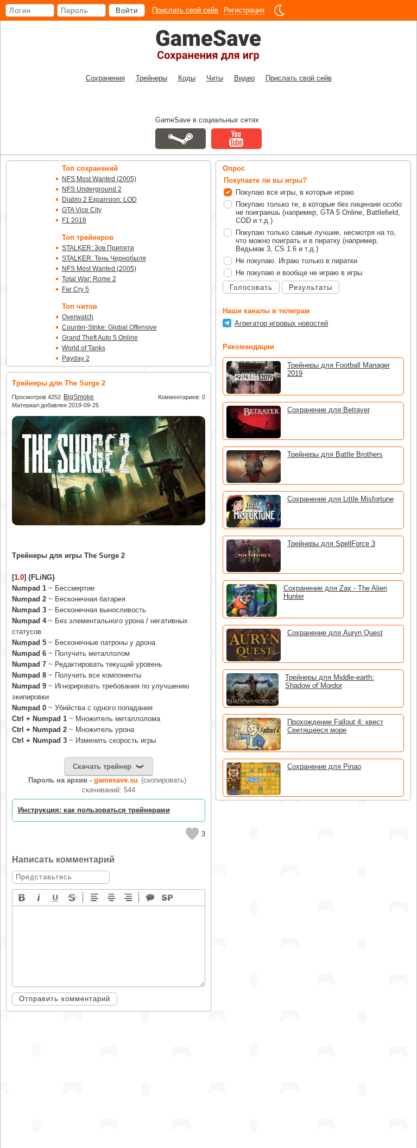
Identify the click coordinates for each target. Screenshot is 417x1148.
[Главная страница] (208, 45)
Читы (214, 78)
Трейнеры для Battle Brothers (335, 454)
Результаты (310, 287)
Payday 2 (76, 358)
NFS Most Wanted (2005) (99, 179)
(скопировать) (163, 780)
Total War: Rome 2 (89, 279)
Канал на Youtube (236, 138)
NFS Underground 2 (92, 189)
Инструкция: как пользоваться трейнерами (94, 810)
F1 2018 (74, 220)
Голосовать (251, 287)
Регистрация (244, 10)
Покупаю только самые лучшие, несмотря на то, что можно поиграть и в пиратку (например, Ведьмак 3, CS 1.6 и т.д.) (316, 240)
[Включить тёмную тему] (279, 10)
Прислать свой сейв (185, 10)
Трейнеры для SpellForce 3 (331, 543)
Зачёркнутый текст (73, 897)
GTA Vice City (82, 210)
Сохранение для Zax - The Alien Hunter (335, 592)
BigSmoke (79, 397)
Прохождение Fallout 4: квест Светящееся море (335, 726)
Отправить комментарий (64, 999)
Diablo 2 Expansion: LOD (99, 199)
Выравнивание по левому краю (95, 897)
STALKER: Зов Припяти (98, 248)
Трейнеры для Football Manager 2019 (338, 369)
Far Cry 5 (75, 289)
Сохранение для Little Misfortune (340, 499)
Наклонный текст (39, 897)
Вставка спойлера (168, 897)
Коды (186, 78)
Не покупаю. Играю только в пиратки (296, 261)
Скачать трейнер (102, 766)
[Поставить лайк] (192, 833)
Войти (127, 11)
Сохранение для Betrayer (328, 410)
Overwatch (77, 317)
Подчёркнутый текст (56, 897)
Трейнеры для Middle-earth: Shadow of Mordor (329, 681)
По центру (112, 897)
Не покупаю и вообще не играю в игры (299, 273)
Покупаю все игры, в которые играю (295, 192)
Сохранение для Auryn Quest (335, 633)
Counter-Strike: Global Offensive (109, 327)
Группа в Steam (180, 138)
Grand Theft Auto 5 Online (100, 338)
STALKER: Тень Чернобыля (104, 258)
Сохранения (105, 78)
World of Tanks (83, 348)
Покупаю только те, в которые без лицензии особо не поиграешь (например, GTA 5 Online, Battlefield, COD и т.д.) (319, 212)
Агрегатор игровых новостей (281, 323)
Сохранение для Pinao (324, 766)
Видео (244, 78)
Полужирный (22, 897)
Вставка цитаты (151, 897)
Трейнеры (151, 78)
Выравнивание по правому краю (129, 897)
